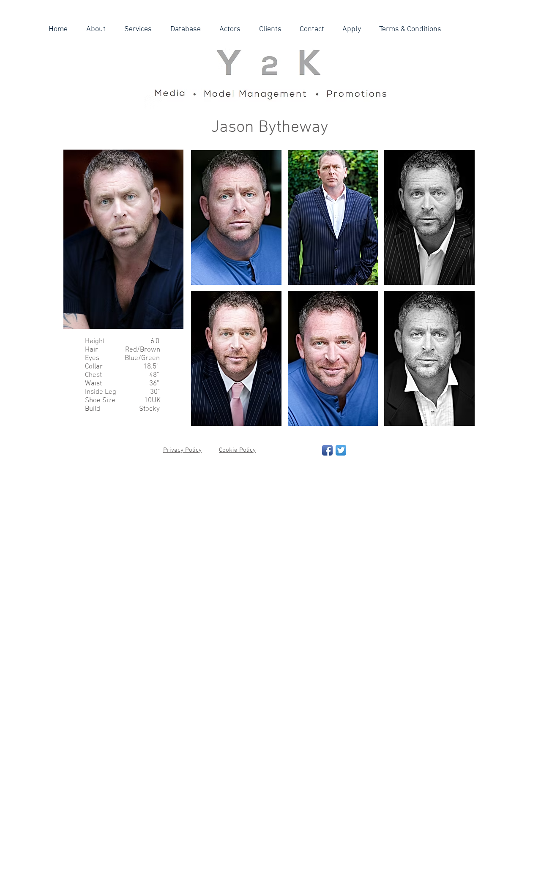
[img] (236, 217)
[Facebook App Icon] (327, 450)
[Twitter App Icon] (341, 450)
